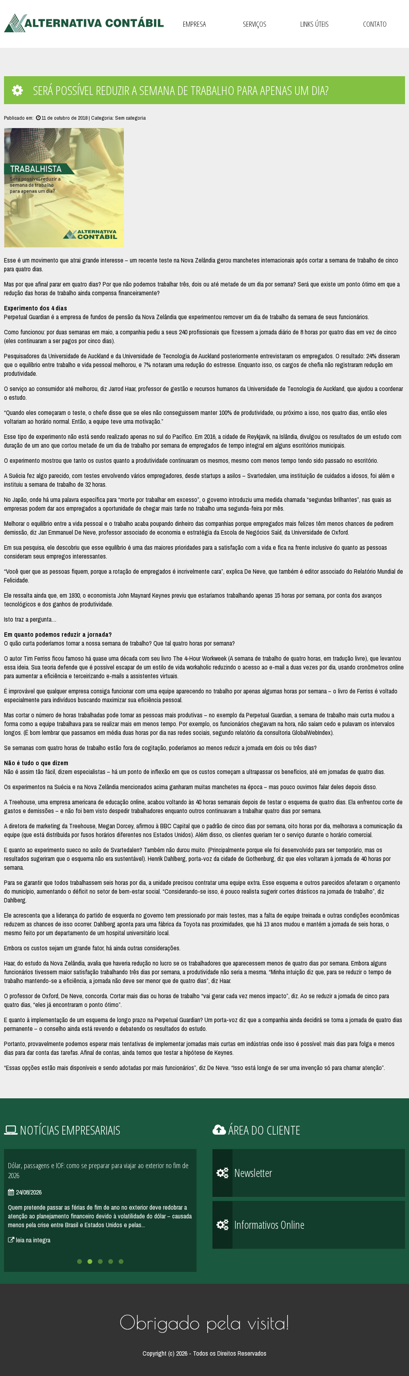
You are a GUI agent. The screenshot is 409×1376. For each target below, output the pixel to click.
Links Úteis (314, 24)
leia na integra (32, 1240)
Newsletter (252, 1172)
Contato (375, 24)
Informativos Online (268, 1224)
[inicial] (84, 24)
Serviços (254, 24)
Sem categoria (130, 117)
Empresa (194, 24)
